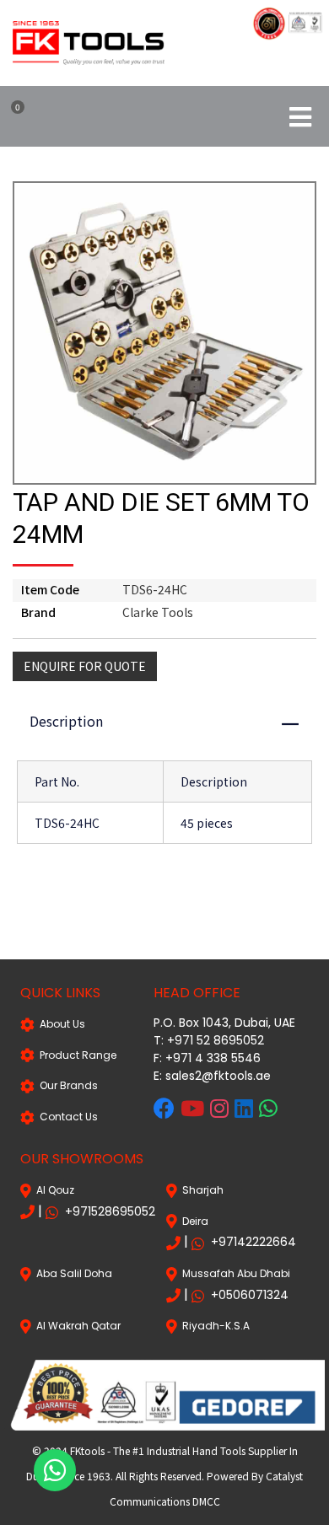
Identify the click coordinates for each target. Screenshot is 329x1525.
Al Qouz (52, 1190)
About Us (60, 1024)
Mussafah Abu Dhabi (233, 1273)
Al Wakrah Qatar (76, 1325)
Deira (192, 1221)
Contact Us (66, 1116)
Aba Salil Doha (71, 1273)
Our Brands (66, 1085)
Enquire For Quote (85, 666)
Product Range (75, 1055)
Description (172, 721)
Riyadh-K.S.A (213, 1325)
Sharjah (200, 1190)
